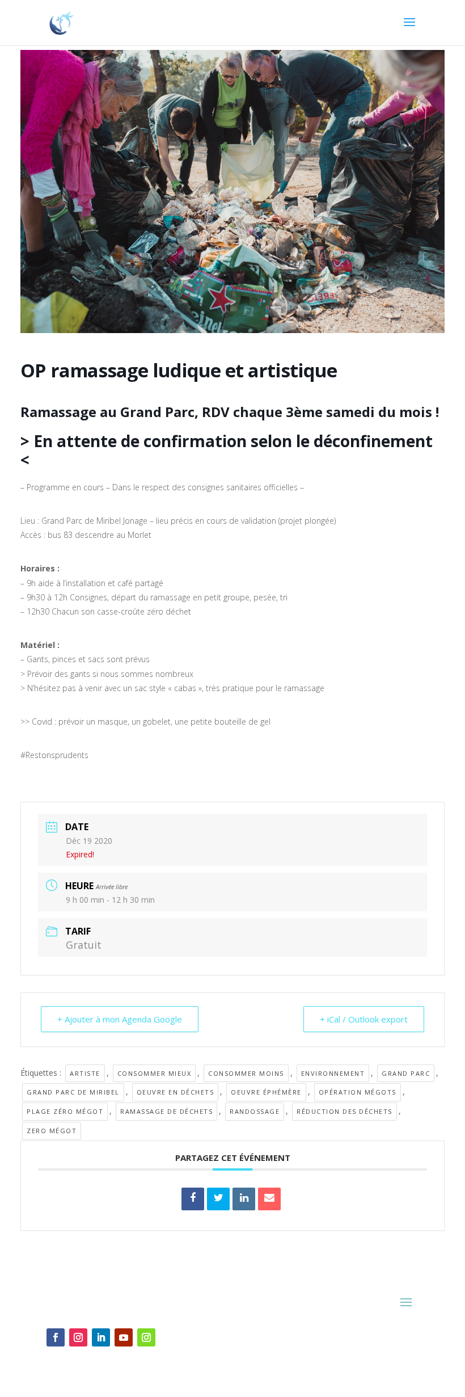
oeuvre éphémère (266, 1092)
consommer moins (246, 1073)
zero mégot (52, 1130)
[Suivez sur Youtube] (124, 1337)
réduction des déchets (344, 1111)
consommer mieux (154, 1073)
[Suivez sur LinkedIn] (101, 1337)
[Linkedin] (243, 1199)
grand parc (406, 1073)
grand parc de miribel (73, 1092)
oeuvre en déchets (175, 1092)
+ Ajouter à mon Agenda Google (119, 1019)
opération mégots (357, 1092)
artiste (85, 1073)
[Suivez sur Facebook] (55, 1337)
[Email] (269, 1199)
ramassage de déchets (166, 1111)
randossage (255, 1111)
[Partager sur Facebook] (192, 1199)
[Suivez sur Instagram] (78, 1337)
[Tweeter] (218, 1199)
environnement (333, 1073)
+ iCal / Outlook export (364, 1019)
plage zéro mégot (65, 1111)
